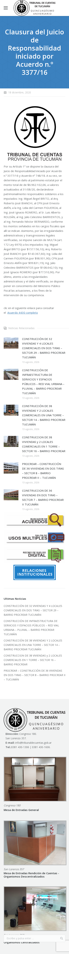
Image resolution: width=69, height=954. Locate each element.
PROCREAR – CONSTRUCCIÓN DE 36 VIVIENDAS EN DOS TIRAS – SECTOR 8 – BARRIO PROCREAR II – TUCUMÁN (43, 470)
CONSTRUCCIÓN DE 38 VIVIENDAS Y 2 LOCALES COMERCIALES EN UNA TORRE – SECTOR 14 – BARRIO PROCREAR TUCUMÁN (43, 415)
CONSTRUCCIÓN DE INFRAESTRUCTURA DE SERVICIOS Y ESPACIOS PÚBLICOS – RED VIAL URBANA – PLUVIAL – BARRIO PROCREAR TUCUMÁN (43, 381)
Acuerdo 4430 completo (22, 312)
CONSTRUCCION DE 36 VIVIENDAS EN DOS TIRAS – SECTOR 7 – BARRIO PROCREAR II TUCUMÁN (43, 497)
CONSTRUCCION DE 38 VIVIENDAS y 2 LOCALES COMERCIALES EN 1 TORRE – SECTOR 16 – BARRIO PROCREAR (43, 444)
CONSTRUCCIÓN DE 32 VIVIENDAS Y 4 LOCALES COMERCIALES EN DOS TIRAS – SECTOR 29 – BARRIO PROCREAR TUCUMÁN (43, 348)
